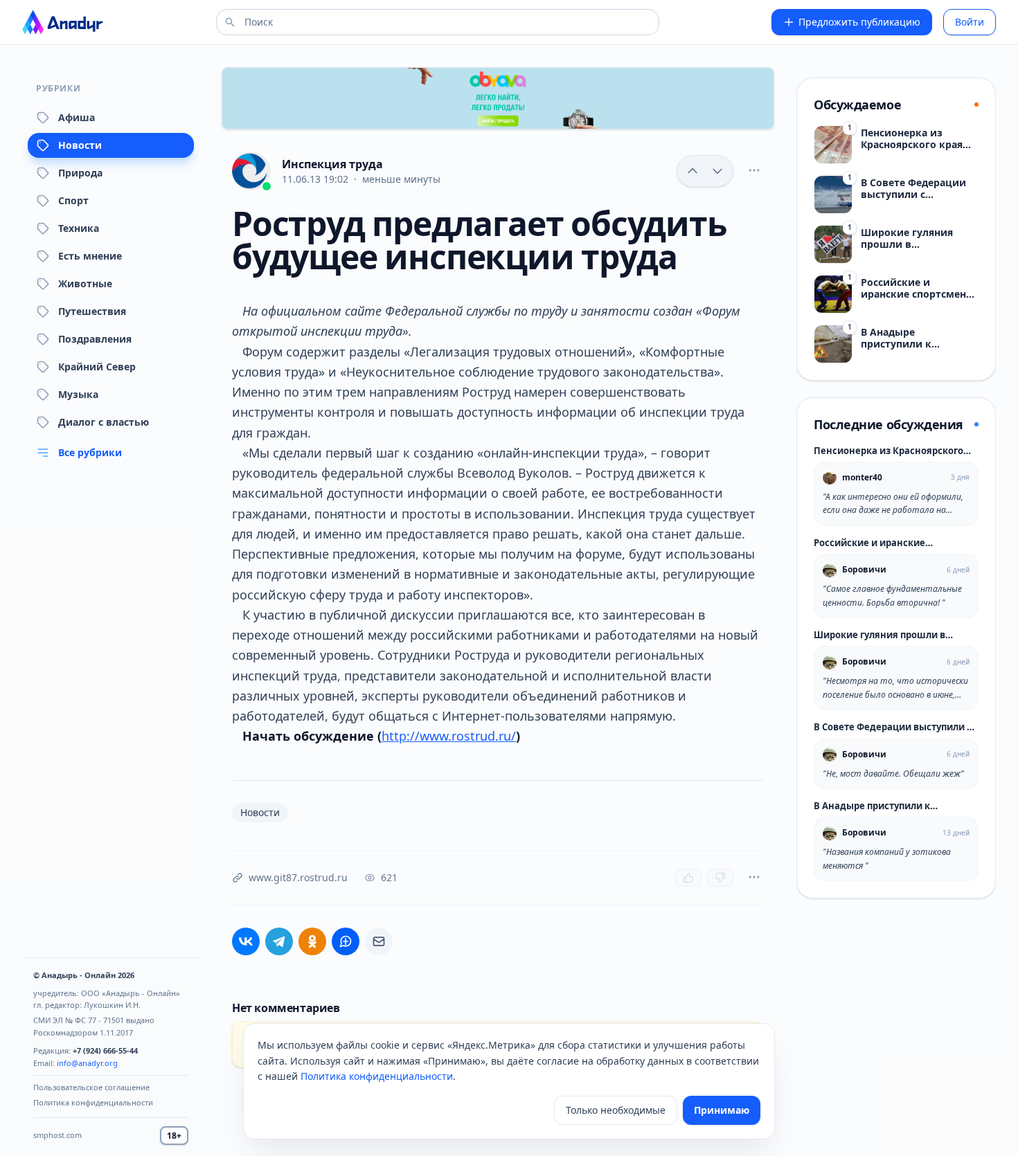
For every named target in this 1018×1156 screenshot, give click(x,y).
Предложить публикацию (859, 21)
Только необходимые (616, 1110)
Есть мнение (90, 255)
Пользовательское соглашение (91, 1087)
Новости (80, 145)
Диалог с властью (103, 421)
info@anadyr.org (87, 1063)
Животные (85, 283)
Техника (78, 228)
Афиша (76, 117)
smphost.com (57, 1135)
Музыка (78, 394)
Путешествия (92, 311)
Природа (80, 172)
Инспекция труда (332, 164)
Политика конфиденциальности (93, 1102)
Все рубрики (90, 452)
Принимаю (721, 1110)
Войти (969, 21)
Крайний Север (97, 366)
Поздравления (95, 338)
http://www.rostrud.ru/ (449, 736)
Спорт (73, 200)
